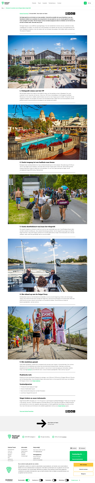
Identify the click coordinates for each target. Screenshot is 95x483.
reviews (64, 437)
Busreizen (23, 452)
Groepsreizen (24, 449)
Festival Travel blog (24, 13)
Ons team (10, 452)
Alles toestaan (83, 464)
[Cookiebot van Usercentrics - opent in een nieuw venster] (9, 480)
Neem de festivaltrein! (77, 459)
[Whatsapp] (74, 13)
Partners (9, 454)
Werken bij (10, 459)
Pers (9, 457)
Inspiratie (45, 3)
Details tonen (74, 480)
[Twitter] (69, 13)
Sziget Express (24, 451)
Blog (3, 8)
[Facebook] (66, 13)
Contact (59, 3)
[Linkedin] (71, 13)
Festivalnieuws (52, 3)
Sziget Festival (61, 406)
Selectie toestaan (83, 469)
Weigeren (83, 473)
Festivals (34, 3)
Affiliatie (9, 456)
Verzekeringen (24, 456)
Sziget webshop (36, 381)
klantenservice (39, 451)
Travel (39, 3)
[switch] (41, 480)
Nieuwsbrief (10, 460)
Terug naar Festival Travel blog (26, 411)
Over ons (10, 451)
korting (29, 369)
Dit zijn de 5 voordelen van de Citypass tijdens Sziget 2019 (18, 8)
